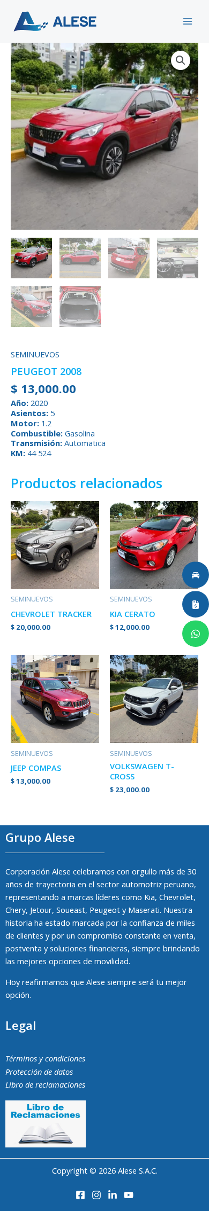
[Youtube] (128, 1195)
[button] (180, 60)
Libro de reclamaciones (45, 1084)
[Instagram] (96, 1195)
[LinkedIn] (112, 1195)
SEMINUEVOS (35, 354)
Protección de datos (39, 1071)
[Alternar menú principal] (187, 21)
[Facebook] (80, 1195)
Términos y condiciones (45, 1058)
